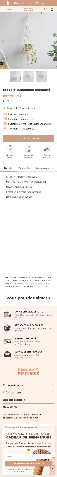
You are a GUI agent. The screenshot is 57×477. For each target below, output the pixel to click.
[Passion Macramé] (28, 9)
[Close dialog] (52, 430)
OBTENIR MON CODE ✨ (28, 463)
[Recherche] (46, 9)
